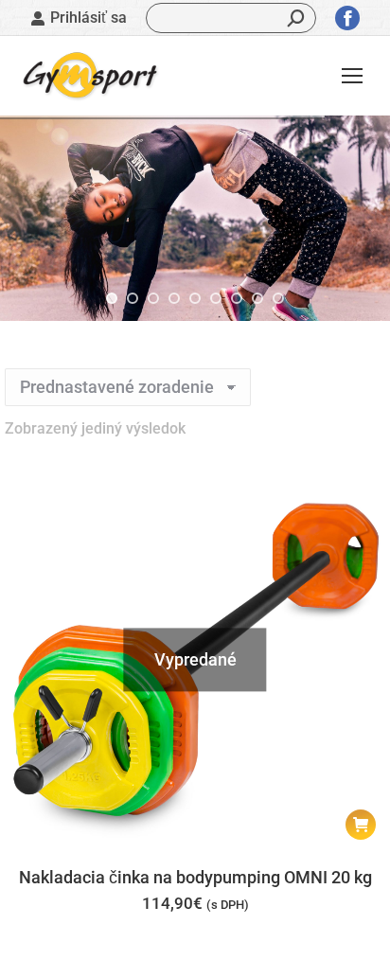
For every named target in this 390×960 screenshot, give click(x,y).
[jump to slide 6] (216, 298)
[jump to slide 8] (257, 298)
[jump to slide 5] (195, 298)
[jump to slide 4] (174, 298)
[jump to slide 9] (278, 298)
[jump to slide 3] (153, 298)
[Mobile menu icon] (352, 76)
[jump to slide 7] (236, 298)
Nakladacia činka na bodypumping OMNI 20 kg (195, 877)
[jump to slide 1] (111, 298)
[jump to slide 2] (132, 298)
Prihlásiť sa (88, 18)
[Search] (296, 18)
